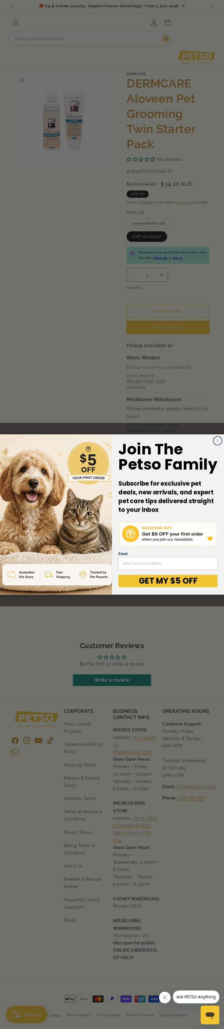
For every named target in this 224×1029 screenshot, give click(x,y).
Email (123, 554)
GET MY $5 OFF (168, 580)
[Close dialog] (217, 440)
